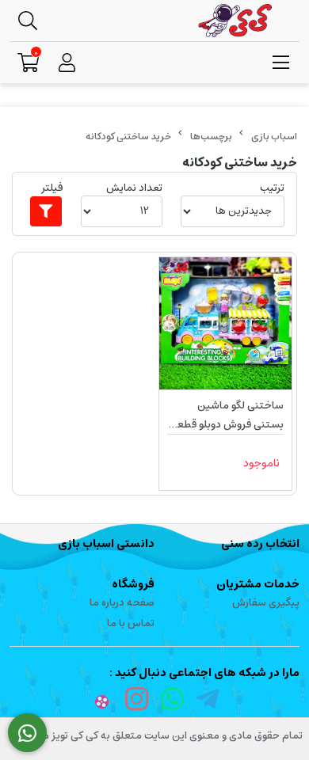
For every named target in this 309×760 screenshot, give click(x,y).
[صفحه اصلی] (274, 136)
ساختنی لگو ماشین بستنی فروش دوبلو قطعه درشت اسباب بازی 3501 (227, 416)
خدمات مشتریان (257, 584)
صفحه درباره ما (122, 603)
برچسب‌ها (211, 136)
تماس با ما (130, 623)
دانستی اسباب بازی (106, 543)
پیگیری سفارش (265, 603)
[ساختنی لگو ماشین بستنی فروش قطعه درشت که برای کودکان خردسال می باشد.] (225, 323)
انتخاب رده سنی (260, 543)
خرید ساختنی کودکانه (128, 136)
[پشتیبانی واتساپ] (27, 733)
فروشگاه (133, 584)
